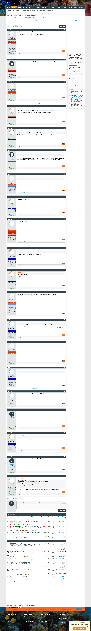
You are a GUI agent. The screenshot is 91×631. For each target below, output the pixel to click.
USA (15, 308)
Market (38, 7)
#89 (64, 219)
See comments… (80, 73)
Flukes (63, 574)
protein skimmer (28, 18)
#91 (64, 269)
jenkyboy (62, 533)
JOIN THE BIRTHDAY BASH (79, 628)
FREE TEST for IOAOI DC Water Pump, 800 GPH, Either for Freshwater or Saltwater (26, 536)
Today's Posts (39, 10)
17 (33, 530)
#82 (64, 59)
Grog (63, 560)
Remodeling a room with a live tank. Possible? (19, 576)
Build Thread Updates (16, 10)
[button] (10, 7)
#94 (64, 341)
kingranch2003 (61, 567)
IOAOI (9, 18)
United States (13, 469)
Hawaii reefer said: (21, 272)
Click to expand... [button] (41, 487)
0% (11, 52)
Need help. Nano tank (14, 555)
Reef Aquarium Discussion (22, 519)
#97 (64, 410)
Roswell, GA (14, 97)
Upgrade (44, 7)
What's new (31, 7)
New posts (9, 10)
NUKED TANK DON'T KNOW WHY (16, 547)
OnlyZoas (62, 549)
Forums (19, 7)
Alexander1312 (61, 556)
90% (11, 123)
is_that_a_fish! (61, 518)
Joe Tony (11, 549)
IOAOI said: (19, 152)
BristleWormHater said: (22, 130)
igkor (11, 556)
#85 (64, 128)
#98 (64, 432)
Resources (25, 7)
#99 (64, 456)
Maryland (14, 239)
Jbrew (63, 570)
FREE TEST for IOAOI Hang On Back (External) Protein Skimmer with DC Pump (25, 532)
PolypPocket (12, 563)
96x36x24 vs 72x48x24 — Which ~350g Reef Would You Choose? (22, 569)
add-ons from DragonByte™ (42, 628)
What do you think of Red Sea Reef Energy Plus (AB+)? (20, 562)
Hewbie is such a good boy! (75, 85)
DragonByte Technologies (56, 628)
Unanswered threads (31, 10)
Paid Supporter (10, 624)
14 (29, 530)
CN (15, 121)
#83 (64, 81)
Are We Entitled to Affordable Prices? (17, 551)
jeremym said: (20, 250)
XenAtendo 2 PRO (10, 629)
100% (11, 76)
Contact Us (62, 622)
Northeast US (13, 75)
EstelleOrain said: (20, 322)
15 (30, 530)
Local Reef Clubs (10, 619)
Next (21, 26)
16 (32, 530)
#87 (64, 174)
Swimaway (62, 578)
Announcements (27, 616)
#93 (64, 319)
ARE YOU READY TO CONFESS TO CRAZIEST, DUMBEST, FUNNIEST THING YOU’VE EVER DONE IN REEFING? (76, 57)
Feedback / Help (27, 619)
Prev (9, 26)
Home (8, 7)
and (22, 192)
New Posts (73, 78)
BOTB (59, 7)
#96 (64, 391)
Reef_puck (12, 578)
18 (35, 530)
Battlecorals (62, 544)
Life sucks (12, 565)
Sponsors (54, 7)
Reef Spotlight (27, 624)
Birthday (14, 7)
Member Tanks (73, 93)
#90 (64, 247)
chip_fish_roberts (13, 524)
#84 (64, 106)
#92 (64, 292)
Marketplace (23, 10)
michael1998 (12, 570)
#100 (64, 476)
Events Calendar (44, 619)
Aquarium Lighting (74, 83)
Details (62, 628)
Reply (64, 51)
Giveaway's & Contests (28, 621)
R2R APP (49, 7)
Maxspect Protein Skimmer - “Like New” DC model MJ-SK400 (26, 521)
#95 (64, 367)
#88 (64, 197)
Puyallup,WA (14, 48)
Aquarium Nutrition (25, 563)
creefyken (62, 527)
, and (25, 146)
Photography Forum (24, 567)
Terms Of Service (44, 616)
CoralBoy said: (20, 435)
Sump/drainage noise (14, 573)
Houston (14, 423)
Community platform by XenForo (17, 628)
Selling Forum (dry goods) (26, 524)
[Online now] (11, 36)
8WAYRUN (21, 629)
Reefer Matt (12, 552)
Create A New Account (45, 624)
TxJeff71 (11, 574)
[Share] (63, 29)
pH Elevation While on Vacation (76, 103)
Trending (44, 10)
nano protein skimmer (21, 18)
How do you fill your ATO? (15, 558)
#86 (64, 150)
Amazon (43, 61)
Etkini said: (19, 108)
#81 (64, 29)
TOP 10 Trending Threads (13, 540)
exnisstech (12, 567)
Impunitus (11, 559)
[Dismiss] (83, 13)
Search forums (50, 10)
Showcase (64, 7)
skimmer (33, 18)
